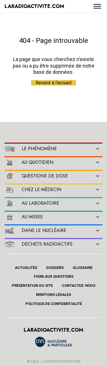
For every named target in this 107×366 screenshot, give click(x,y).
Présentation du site (32, 285)
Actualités (26, 267)
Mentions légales (53, 294)
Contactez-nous (78, 285)
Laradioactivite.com (61, 361)
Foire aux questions (53, 276)
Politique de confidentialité (53, 304)
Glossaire (82, 267)
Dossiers (55, 267)
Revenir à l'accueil (53, 82)
